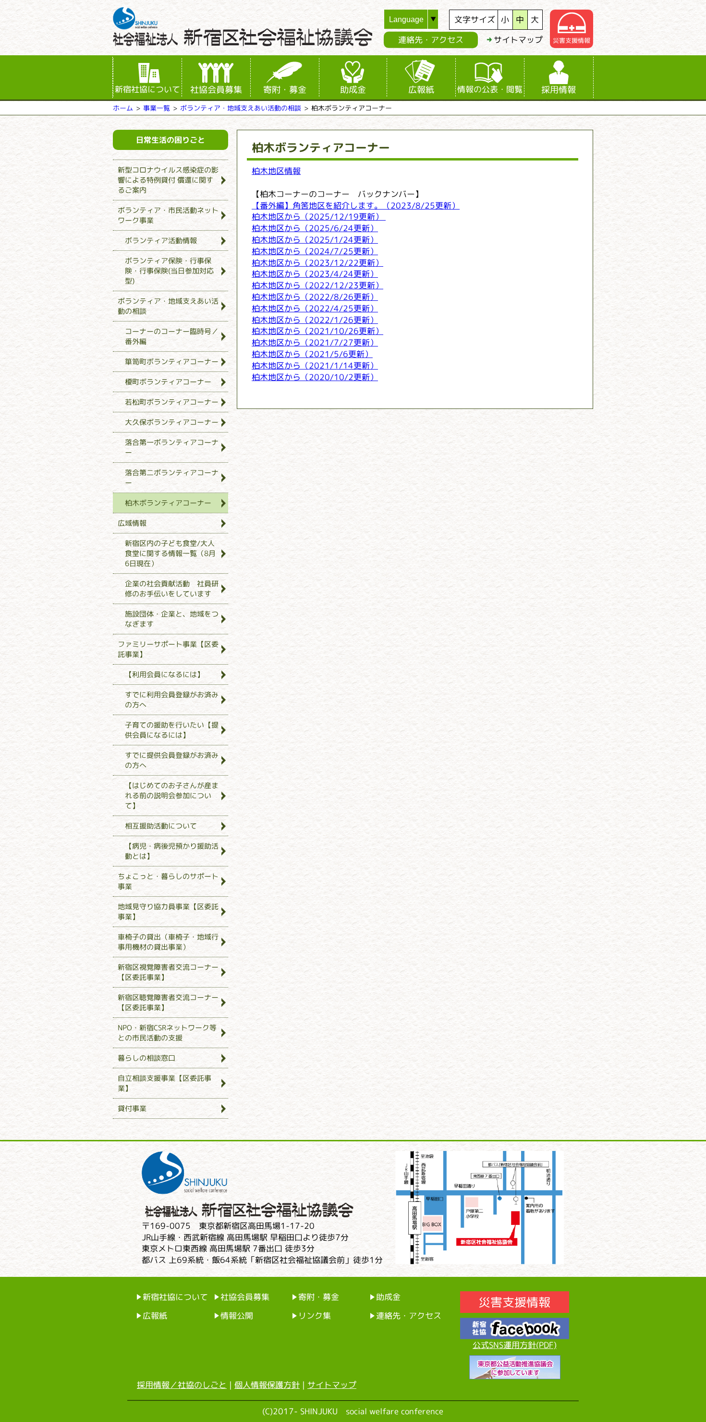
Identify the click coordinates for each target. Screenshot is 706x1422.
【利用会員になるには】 (164, 674)
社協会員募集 (216, 89)
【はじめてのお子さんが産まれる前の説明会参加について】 (172, 795)
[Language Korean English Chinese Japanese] (416, 19)
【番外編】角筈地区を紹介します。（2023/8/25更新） (356, 204)
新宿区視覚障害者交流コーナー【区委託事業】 (168, 972)
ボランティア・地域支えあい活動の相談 (240, 107)
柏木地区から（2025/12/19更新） (319, 216)
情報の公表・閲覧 (490, 89)
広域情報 (132, 523)
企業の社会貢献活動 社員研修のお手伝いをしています (172, 589)
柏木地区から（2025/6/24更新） (315, 228)
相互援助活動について (161, 826)
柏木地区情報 (276, 170)
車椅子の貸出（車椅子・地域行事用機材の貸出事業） (168, 942)
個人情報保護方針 (267, 1384)
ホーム (123, 107)
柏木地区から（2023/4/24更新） (315, 273)
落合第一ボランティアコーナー (172, 447)
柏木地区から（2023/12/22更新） (317, 262)
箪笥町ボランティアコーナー (172, 362)
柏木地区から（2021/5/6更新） (312, 353)
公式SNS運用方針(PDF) (515, 1344)
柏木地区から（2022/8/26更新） (315, 296)
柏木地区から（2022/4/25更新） (315, 307)
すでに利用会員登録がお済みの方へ (172, 700)
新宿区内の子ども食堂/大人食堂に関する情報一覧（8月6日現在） (170, 553)
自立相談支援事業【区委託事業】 (164, 1083)
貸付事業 (132, 1108)
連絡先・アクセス (430, 39)
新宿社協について (147, 89)
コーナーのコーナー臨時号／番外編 (172, 336)
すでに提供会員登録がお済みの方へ (172, 760)
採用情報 (558, 89)
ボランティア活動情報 (161, 240)
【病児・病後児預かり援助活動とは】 (172, 851)
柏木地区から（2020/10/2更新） (315, 376)
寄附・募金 (284, 89)
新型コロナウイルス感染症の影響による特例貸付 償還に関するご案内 (168, 180)
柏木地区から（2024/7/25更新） (315, 250)
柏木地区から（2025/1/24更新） (315, 239)
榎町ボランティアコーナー (168, 382)
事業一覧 (156, 107)
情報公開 (236, 1315)
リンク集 (314, 1315)
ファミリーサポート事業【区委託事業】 (168, 649)
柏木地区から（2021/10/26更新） (317, 330)
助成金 (353, 89)
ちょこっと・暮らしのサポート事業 (168, 881)
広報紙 (421, 89)
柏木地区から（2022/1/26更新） (315, 319)
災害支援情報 (571, 40)
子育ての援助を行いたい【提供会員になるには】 (172, 730)
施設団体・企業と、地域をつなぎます (172, 619)
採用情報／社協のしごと (182, 1384)
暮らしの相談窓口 (146, 1058)
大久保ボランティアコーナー (172, 422)
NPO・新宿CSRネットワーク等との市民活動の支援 (167, 1033)
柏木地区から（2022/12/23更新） (317, 285)
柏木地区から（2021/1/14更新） (315, 365)
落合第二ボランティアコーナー (172, 478)
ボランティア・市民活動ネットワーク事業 (168, 215)
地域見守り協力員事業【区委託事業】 (168, 912)
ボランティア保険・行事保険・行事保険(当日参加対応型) (169, 271)
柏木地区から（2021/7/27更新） (315, 342)
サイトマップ (518, 39)
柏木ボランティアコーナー (168, 503)
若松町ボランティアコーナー (172, 402)
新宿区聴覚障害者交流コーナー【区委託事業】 (168, 1002)
